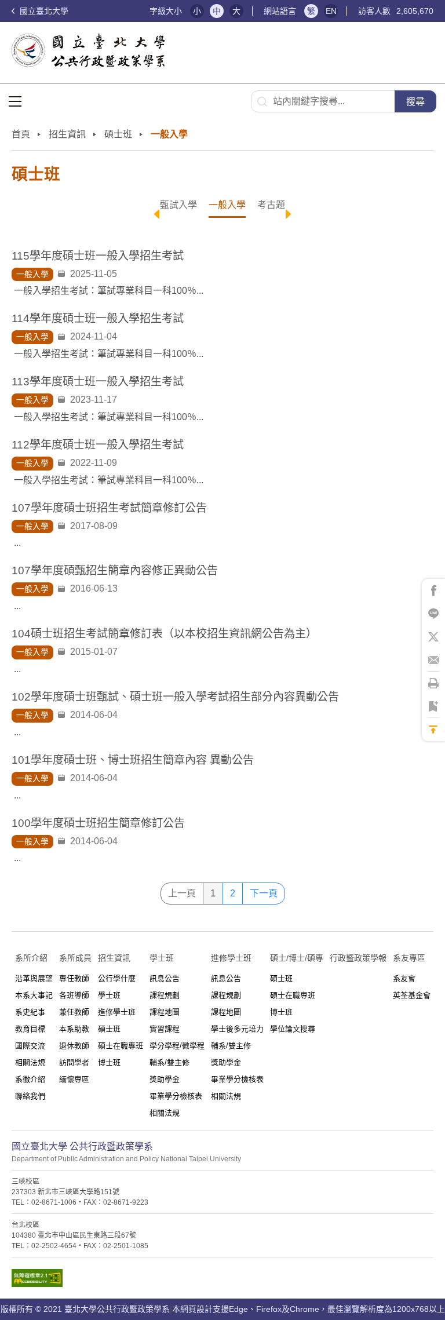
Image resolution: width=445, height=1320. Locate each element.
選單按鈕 (15, 101)
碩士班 (109, 1028)
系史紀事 (30, 1012)
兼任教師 (74, 1012)
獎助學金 (164, 1079)
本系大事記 (34, 995)
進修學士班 (117, 1012)
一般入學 (227, 205)
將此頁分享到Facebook (433, 590)
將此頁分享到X (433, 636)
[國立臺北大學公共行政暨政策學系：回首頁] (92, 50)
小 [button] (197, 11)
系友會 (404, 978)
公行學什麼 (117, 978)
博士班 (109, 1062)
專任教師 (74, 978)
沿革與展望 (34, 978)
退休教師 (74, 1045)
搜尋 (415, 102)
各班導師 (74, 995)
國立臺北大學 (42, 11)
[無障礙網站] (222, 1281)
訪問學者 (74, 1062)
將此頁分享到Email (433, 660)
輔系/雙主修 (169, 1062)
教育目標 (30, 1028)
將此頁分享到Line (433, 613)
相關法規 (30, 1062)
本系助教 (74, 1028)
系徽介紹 (30, 1079)
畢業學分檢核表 (175, 1096)
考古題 (271, 205)
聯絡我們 (30, 1096)
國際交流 (30, 1045)
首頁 (21, 134)
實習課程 (164, 1028)
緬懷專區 (74, 1079)
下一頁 (264, 893)
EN (331, 11)
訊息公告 (164, 978)
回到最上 (433, 729)
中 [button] (217, 11)
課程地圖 (164, 1012)
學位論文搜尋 (292, 1028)
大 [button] (236, 11)
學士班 (109, 995)
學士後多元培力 (237, 1028)
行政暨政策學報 (358, 957)
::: (135, 11)
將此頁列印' (433, 683)
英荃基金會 (412, 995)
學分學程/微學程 (177, 1045)
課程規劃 (164, 995)
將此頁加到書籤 (433, 706)
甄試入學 (178, 205)
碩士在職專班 (120, 1045)
